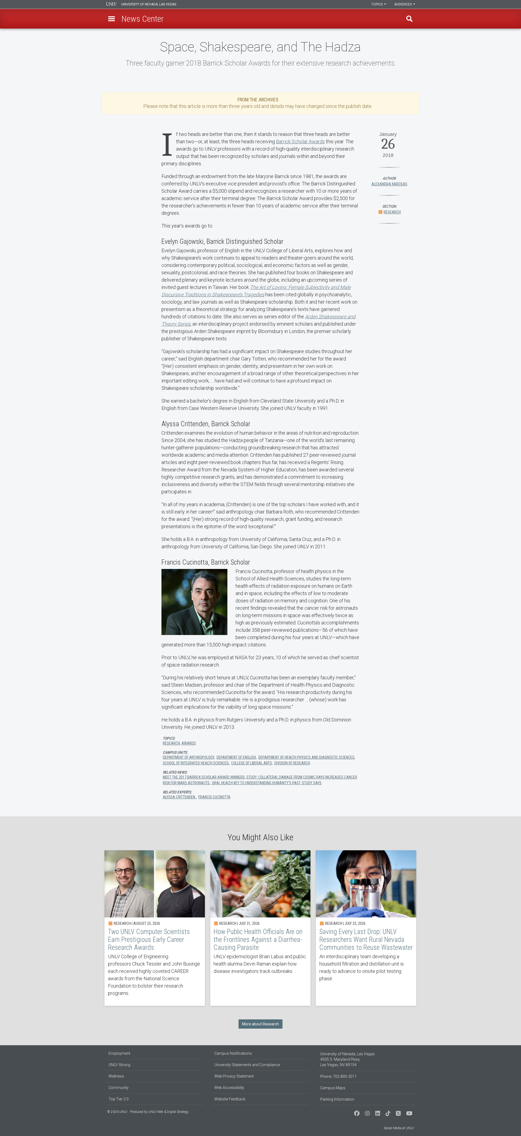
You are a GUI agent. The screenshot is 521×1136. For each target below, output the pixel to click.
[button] (111, 19)
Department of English (236, 757)
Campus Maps (332, 1088)
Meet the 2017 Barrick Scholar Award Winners (204, 777)
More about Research (260, 1024)
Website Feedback (229, 1099)
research (171, 743)
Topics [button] (377, 4)
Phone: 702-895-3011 (338, 1076)
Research (392, 212)
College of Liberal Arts (251, 763)
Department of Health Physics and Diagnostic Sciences (306, 757)
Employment (119, 1053)
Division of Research (292, 763)
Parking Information (337, 1099)
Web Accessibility (229, 1087)
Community (119, 1087)
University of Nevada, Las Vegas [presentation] (148, 4)
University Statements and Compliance (247, 1065)
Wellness (116, 1076)
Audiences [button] (403, 4)
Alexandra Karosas (389, 184)
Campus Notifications (233, 1053)
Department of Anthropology (188, 757)
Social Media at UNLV (399, 1128)
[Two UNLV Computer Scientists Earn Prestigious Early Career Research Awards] (154, 928)
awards (189, 743)
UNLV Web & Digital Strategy (168, 1112)
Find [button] (409, 19)
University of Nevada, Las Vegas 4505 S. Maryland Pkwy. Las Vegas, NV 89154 (347, 1059)
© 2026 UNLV (117, 1112)
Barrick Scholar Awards (300, 141)
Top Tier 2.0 (119, 1099)
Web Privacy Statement (234, 1076)
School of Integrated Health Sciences (196, 763)
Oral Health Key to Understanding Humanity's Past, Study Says (266, 783)
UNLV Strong (119, 1065)
